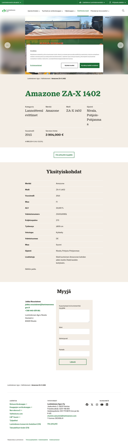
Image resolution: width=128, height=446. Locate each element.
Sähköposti (63, 338)
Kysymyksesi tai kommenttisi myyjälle (69, 307)
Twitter (92, 404)
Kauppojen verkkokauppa (20, 407)
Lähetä (73, 362)
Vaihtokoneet (83, 10)
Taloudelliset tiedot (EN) (19, 428)
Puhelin (61, 349)
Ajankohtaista (33, 11)
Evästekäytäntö (43, 440)
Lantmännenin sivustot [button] (10, 2)
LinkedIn (107, 404)
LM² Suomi (14, 417)
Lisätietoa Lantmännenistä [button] (92, 2)
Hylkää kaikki (69, 65)
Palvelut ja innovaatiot (99, 11)
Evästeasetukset (36, 65)
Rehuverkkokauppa (17, 404)
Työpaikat (14, 420)
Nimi (60, 327)
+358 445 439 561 (32, 310)
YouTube (102, 404)
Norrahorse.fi (15, 410)
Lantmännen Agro (33, 78)
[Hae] (123, 10)
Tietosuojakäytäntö (32, 440)
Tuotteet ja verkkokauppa (51, 11)
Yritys (107, 17)
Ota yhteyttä (52, 424)
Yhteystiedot (97, 17)
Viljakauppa (69, 11)
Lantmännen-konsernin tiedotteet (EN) (25, 424)
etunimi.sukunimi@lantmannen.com (61, 416)
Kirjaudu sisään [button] (118, 2)
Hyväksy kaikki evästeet (89, 65)
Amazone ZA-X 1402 (59, 78)
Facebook (87, 404)
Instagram (97, 404)
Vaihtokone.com (16, 414)
